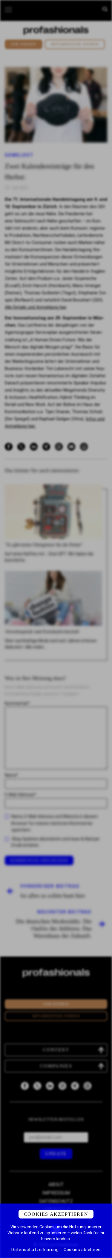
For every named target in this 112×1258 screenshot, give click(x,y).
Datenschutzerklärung (35, 1249)
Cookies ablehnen (82, 1249)
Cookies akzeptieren (56, 1214)
